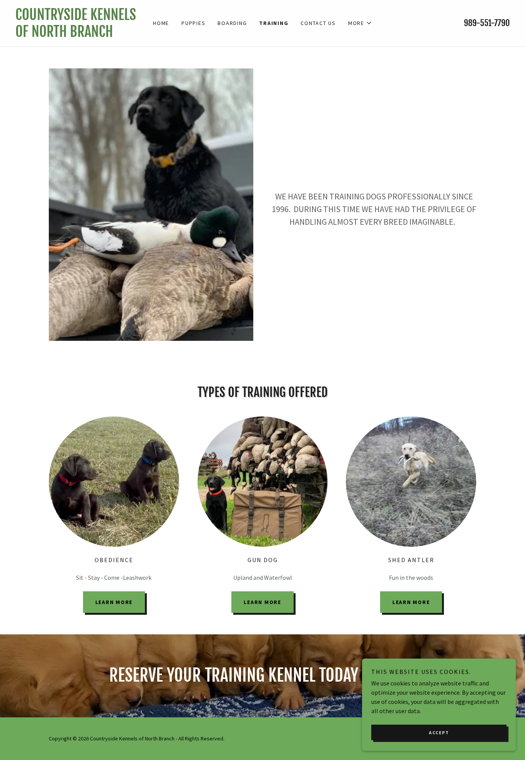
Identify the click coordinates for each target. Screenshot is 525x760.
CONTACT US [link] (318, 23)
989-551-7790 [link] (487, 23)
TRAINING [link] (273, 23)
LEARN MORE (114, 602)
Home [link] (161, 23)
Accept (439, 732)
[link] (77, 34)
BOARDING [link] (232, 23)
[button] (360, 23)
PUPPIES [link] (193, 23)
